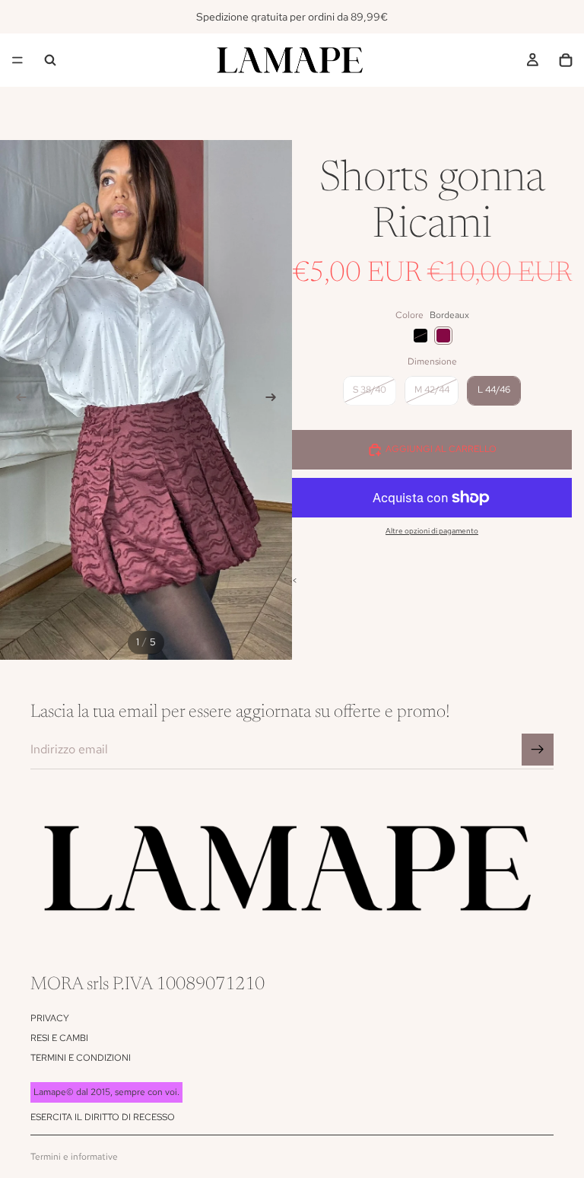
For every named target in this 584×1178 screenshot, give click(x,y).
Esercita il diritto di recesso (102, 1117)
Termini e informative (74, 1157)
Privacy (49, 1018)
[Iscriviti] (538, 750)
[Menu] (17, 60)
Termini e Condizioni (80, 1058)
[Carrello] (565, 60)
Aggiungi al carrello (441, 449)
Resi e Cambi (59, 1038)
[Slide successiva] (275, 399)
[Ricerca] (50, 60)
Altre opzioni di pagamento (432, 531)
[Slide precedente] (16, 399)
